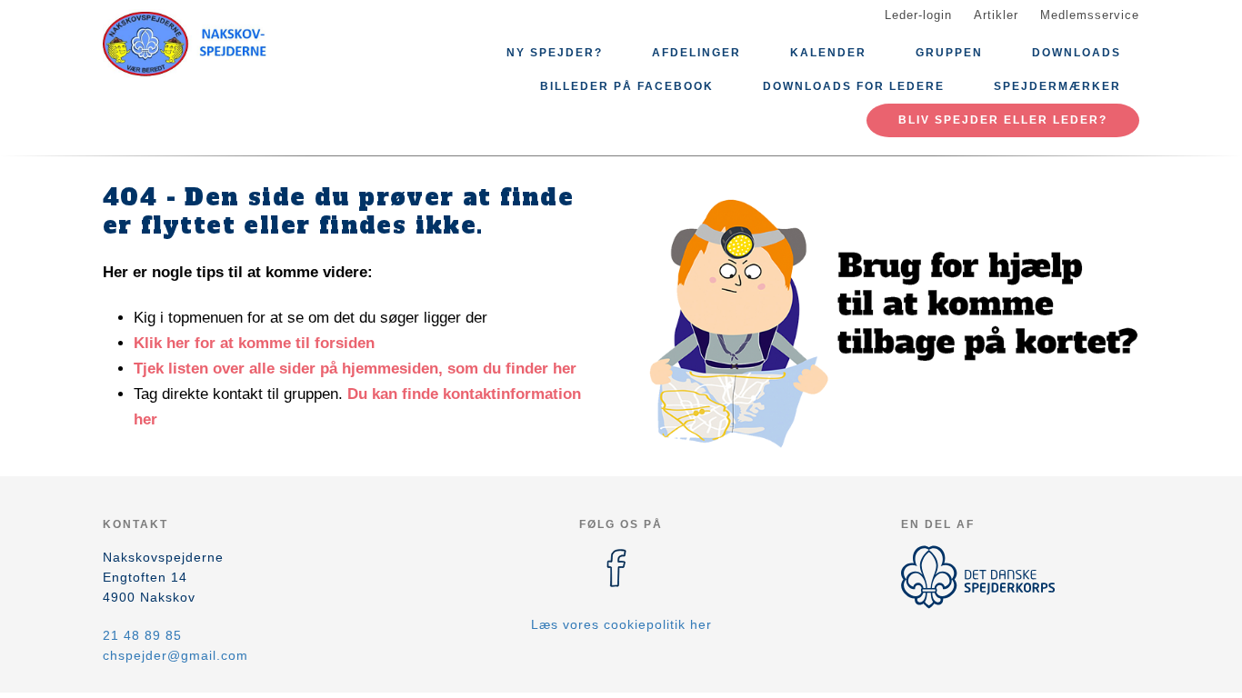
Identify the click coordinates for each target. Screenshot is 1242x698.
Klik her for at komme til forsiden (254, 343)
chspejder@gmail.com (175, 655)
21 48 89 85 (142, 635)
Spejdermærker (1057, 86)
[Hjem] (184, 43)
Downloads (1076, 52)
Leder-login (918, 15)
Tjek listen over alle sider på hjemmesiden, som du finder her (355, 368)
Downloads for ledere (854, 86)
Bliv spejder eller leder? (1002, 120)
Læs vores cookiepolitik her (621, 624)
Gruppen (949, 52)
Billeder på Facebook (627, 86)
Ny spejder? (554, 52)
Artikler (996, 15)
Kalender (828, 52)
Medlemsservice (1089, 15)
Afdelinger (696, 52)
